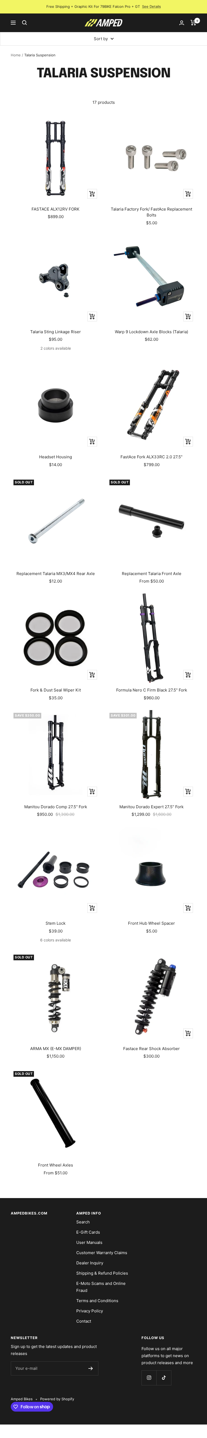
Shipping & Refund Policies (102, 1273)
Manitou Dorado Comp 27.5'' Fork (55, 806)
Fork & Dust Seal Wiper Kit (55, 690)
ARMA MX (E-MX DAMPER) (55, 1048)
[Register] (90, 1368)
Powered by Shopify (57, 1399)
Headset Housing (55, 456)
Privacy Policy (89, 1310)
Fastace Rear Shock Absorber (151, 1048)
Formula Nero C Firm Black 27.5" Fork (151, 690)
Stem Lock (55, 923)
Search (83, 1221)
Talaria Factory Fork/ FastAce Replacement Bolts (151, 212)
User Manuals (89, 1242)
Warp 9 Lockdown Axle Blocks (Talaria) (151, 331)
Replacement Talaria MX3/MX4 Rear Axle (55, 573)
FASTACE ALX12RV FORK (56, 209)
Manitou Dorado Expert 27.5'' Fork (151, 806)
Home (16, 55)
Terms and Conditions (97, 1300)
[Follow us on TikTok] (163, 1377)
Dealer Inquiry (89, 1262)
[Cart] (193, 22)
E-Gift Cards (88, 1232)
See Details (151, 6)
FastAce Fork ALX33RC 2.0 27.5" (151, 456)
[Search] (24, 22)
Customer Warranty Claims (101, 1252)
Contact (83, 1321)
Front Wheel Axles (55, 1165)
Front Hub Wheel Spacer (151, 923)
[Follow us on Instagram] (149, 1377)
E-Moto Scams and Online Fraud (101, 1287)
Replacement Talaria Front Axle (151, 573)
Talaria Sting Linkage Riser (55, 331)
